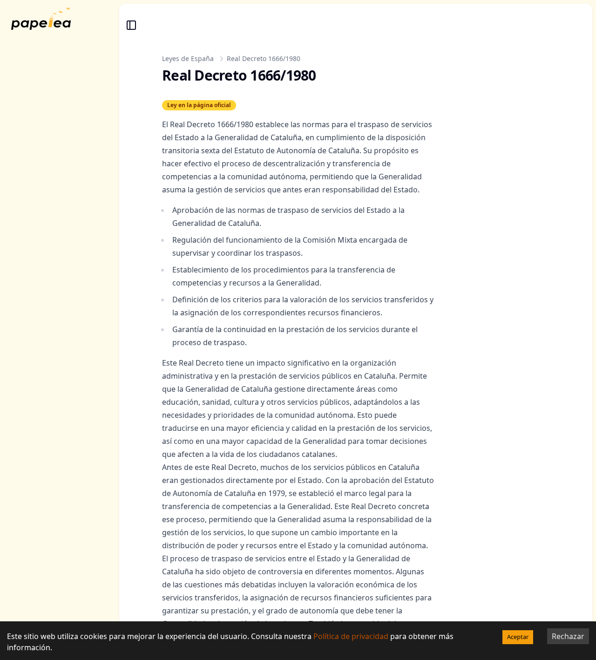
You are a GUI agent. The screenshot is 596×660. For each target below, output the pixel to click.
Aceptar (517, 637)
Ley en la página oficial (199, 105)
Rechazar (568, 636)
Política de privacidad (350, 636)
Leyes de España (188, 58)
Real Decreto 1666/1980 (263, 58)
